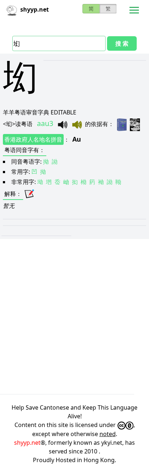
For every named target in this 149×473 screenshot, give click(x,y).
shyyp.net (27, 443)
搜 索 (121, 43)
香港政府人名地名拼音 (33, 139)
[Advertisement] (74, 316)
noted (107, 434)
